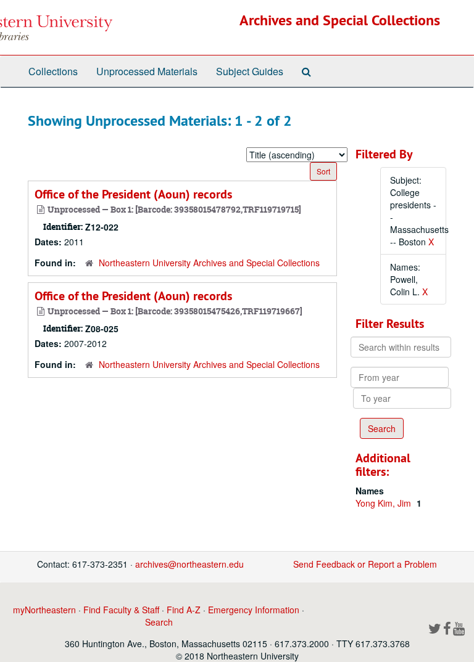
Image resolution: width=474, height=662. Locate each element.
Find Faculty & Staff (121, 609)
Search (159, 622)
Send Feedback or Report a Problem (365, 564)
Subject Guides (249, 71)
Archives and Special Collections (339, 20)
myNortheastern (44, 609)
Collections (53, 71)
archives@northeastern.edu (189, 564)
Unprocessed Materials (147, 71)
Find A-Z (184, 609)
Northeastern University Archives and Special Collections (209, 262)
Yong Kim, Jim (385, 503)
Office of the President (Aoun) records (133, 194)
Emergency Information (253, 609)
